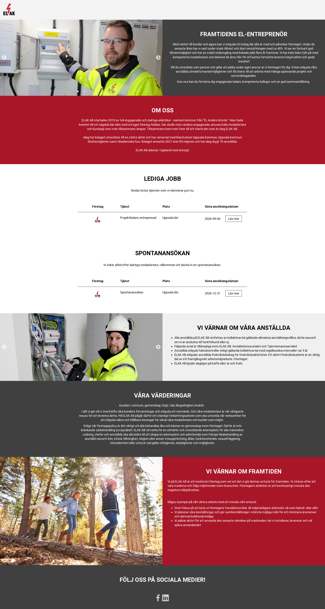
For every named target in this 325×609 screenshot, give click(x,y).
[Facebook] (158, 598)
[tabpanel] (81, 58)
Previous (4, 57)
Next (158, 57)
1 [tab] (77, 91)
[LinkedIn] (165, 598)
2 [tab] (84, 91)
